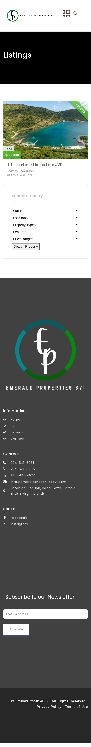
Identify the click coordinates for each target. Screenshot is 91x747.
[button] (77, 14)
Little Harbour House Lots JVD (35, 164)
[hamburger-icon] (66, 14)
